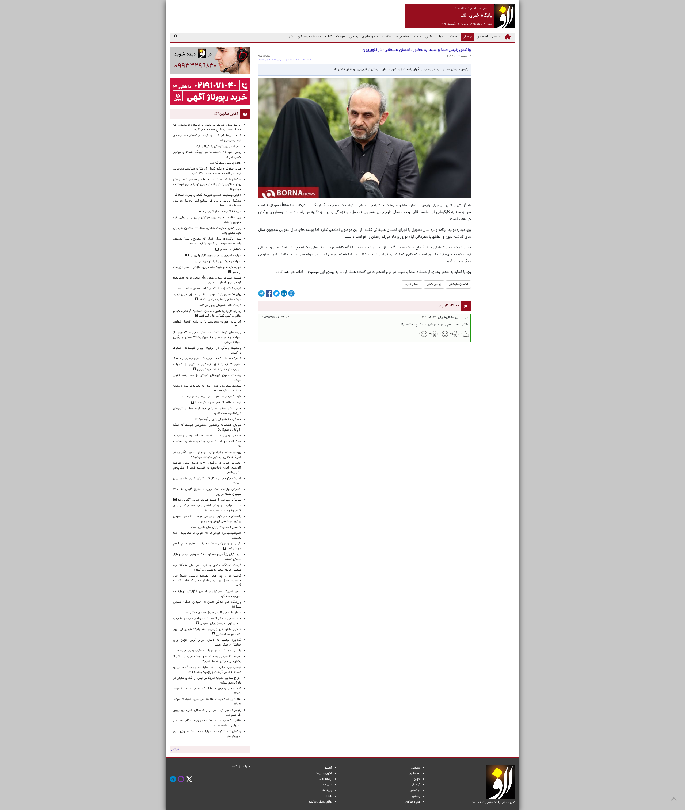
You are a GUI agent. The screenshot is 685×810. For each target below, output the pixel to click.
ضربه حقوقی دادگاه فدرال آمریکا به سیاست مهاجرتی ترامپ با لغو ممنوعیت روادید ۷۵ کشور (207, 171)
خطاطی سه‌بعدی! (230, 249)
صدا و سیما (412, 284)
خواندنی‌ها (402, 36)
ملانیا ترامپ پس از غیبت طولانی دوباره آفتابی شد (209, 500)
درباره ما (327, 784)
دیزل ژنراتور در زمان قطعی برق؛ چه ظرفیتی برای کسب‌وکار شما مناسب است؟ (207, 508)
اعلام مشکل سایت (320, 802)
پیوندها (327, 790)
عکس (429, 36)
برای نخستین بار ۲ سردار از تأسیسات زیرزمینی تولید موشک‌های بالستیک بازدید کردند (207, 297)
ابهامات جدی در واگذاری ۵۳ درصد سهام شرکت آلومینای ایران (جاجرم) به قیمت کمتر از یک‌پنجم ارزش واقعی (207, 468)
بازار (290, 36)
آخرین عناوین (228, 114)
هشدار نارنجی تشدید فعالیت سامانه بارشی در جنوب (207, 435)
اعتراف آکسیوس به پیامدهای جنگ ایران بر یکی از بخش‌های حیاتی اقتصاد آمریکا (207, 659)
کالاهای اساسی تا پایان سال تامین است (216, 527)
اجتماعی (453, 36)
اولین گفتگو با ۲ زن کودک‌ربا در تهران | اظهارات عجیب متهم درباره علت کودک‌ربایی (207, 367)
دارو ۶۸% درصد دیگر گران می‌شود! (219, 211)
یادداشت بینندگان (309, 36)
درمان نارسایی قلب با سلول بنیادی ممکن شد (213, 613)
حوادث (340, 36)
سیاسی (496, 36)
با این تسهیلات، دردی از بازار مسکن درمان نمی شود (208, 650)
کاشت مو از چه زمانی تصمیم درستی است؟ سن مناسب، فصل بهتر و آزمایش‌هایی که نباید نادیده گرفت (207, 581)
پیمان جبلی (434, 284)
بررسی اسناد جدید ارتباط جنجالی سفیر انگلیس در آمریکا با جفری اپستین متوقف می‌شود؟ (207, 455)
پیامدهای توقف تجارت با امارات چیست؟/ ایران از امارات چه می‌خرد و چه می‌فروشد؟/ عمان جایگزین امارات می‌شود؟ (207, 337)
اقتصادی (482, 36)
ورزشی (353, 36)
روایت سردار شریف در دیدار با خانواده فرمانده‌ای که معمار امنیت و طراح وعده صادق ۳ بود (207, 127)
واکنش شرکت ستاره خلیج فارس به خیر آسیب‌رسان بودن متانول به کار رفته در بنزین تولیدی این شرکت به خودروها (207, 184)
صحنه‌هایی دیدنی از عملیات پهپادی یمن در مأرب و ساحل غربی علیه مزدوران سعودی (207, 621)
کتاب (328, 36)
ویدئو (417, 36)
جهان (440, 36)
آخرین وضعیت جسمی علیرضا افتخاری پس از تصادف (207, 195)
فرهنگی (466, 36)
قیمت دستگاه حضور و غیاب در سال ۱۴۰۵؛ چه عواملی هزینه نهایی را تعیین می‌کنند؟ (207, 568)
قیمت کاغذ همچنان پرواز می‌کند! (220, 305)
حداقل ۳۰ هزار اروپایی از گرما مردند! (218, 419)
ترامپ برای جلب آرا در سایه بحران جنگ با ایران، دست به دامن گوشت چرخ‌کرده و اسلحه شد (207, 670)
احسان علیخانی (458, 284)
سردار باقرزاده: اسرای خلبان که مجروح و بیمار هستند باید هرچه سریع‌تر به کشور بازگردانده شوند (207, 241)
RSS (329, 796)
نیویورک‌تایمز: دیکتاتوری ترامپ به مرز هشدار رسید (208, 288)
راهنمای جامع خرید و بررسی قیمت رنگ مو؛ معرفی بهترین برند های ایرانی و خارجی (207, 519)
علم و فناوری (370, 36)
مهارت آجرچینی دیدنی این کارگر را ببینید (215, 255)
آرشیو (328, 768)
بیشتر (175, 749)
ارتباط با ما (325, 779)
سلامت (386, 36)
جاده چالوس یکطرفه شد (225, 163)
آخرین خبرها (324, 773)
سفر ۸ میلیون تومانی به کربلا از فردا (218, 146)
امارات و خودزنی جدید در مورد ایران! (218, 261)
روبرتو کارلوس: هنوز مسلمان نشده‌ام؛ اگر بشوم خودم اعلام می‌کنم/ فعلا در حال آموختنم (207, 313)
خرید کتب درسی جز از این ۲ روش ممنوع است (211, 396)
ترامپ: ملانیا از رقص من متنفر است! (217, 402)
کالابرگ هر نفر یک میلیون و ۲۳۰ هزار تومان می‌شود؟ (207, 358)
